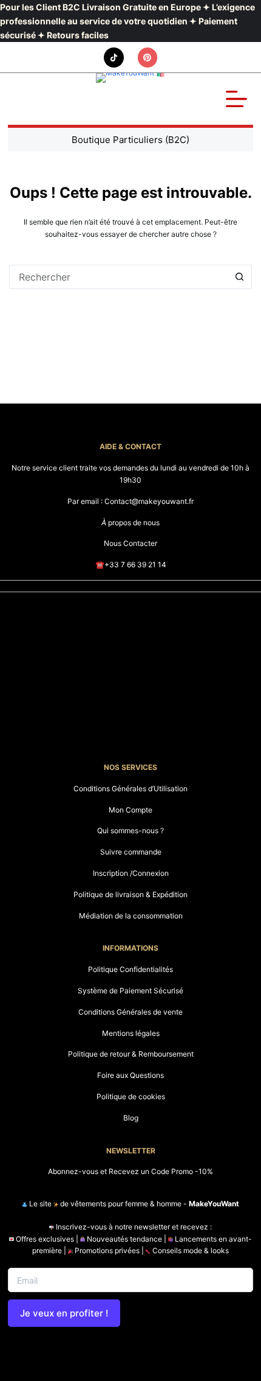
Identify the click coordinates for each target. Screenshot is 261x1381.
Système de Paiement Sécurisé (130, 990)
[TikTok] (114, 57)
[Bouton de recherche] (240, 277)
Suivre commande (130, 851)
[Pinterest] (148, 57)
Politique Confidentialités (130, 969)
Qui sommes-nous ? (130, 830)
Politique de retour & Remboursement (131, 1053)
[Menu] (236, 99)
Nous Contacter (130, 543)
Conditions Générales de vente (130, 1011)
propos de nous (130, 522)
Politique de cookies (131, 1096)
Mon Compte (130, 809)
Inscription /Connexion (131, 873)
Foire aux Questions (130, 1075)
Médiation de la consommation (131, 915)
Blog (130, 1117)
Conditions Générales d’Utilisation (130, 788)
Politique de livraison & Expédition (130, 894)
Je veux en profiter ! (64, 1313)
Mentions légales (131, 1033)
